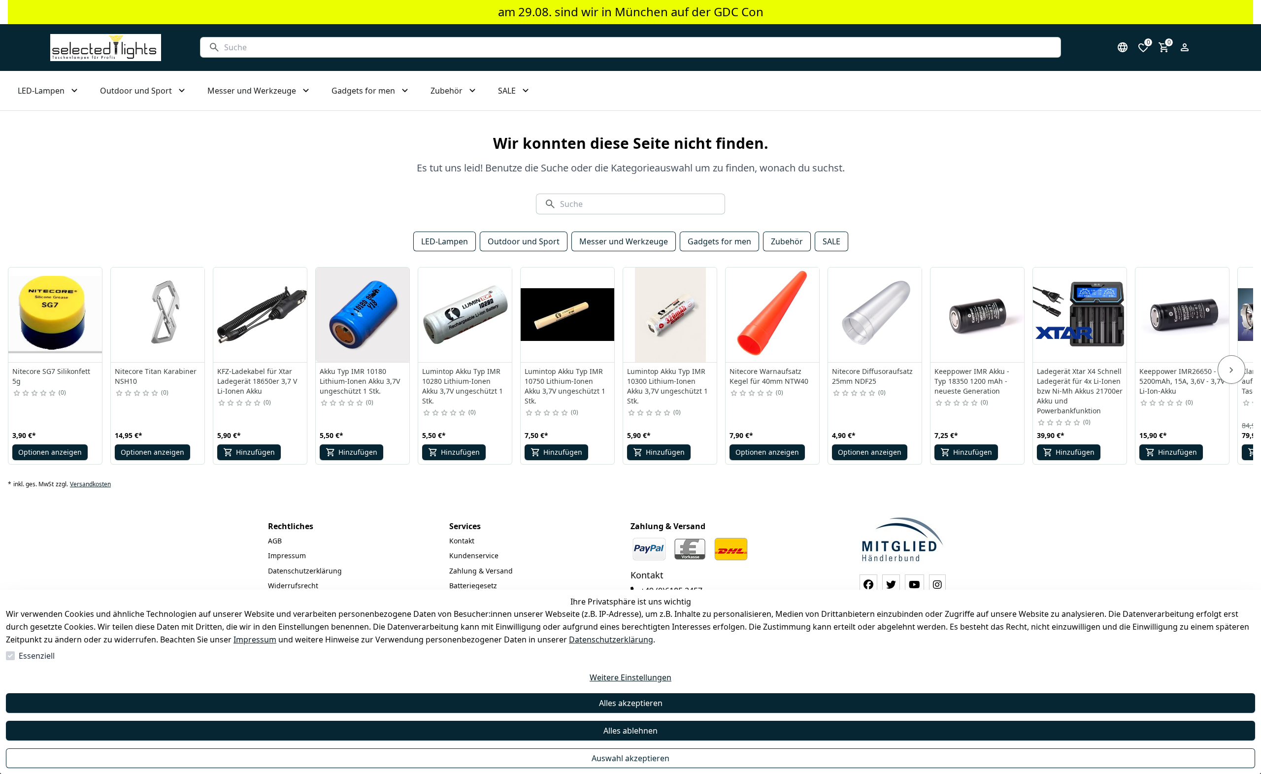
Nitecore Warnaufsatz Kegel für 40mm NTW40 (769, 376)
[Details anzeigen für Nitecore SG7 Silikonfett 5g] (55, 315)
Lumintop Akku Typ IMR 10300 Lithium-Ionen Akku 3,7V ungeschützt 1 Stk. (667, 386)
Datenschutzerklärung (611, 639)
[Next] (1231, 369)
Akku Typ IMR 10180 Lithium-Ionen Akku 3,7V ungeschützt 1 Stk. (360, 381)
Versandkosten (90, 484)
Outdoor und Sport (524, 241)
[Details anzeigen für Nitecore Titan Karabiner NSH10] (158, 315)
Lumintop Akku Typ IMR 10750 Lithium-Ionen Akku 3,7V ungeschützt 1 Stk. (565, 386)
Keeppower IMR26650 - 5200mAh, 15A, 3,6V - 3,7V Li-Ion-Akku (1182, 381)
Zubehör (787, 241)
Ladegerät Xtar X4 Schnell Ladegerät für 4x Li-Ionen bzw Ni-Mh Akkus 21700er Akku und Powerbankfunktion (1080, 391)
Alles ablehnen (630, 730)
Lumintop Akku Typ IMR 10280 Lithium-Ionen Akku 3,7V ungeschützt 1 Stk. (462, 386)
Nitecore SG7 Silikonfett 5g (51, 376)
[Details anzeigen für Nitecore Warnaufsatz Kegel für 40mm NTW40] (773, 315)
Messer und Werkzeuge (623, 241)
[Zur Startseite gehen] (105, 47)
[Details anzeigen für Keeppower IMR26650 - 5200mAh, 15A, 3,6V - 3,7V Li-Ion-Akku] (1182, 315)
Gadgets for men (719, 241)
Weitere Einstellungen (630, 677)
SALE (831, 241)
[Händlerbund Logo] (902, 539)
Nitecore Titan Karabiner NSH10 (156, 376)
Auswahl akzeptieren (630, 758)
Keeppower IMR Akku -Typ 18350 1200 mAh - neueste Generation (971, 381)
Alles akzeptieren (631, 703)
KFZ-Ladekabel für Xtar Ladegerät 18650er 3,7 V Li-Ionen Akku (257, 381)
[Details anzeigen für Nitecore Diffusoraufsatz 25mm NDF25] (875, 315)
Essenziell (37, 655)
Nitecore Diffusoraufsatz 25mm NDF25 (872, 376)
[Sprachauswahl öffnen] (1122, 47)
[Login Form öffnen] (1185, 47)
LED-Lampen (444, 241)
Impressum (254, 639)
